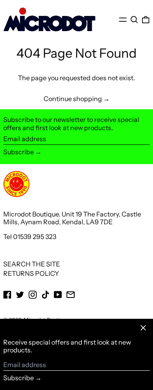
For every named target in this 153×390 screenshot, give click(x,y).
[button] (134, 19)
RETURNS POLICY (31, 273)
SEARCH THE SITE (31, 264)
